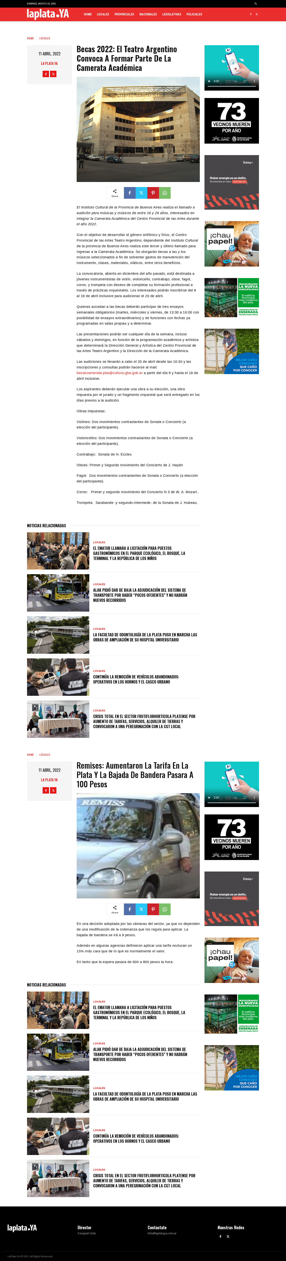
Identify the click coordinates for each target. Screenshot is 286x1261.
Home (30, 38)
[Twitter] (256, 14)
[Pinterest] (153, 193)
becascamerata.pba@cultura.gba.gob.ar (110, 373)
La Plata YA (49, 63)
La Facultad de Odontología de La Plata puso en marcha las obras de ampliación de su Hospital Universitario (145, 637)
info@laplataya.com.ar (162, 1233)
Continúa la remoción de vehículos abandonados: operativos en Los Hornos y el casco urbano (136, 679)
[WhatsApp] (165, 193)
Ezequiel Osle (87, 1233)
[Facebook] (250, 14)
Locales (44, 38)
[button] (256, 4)
